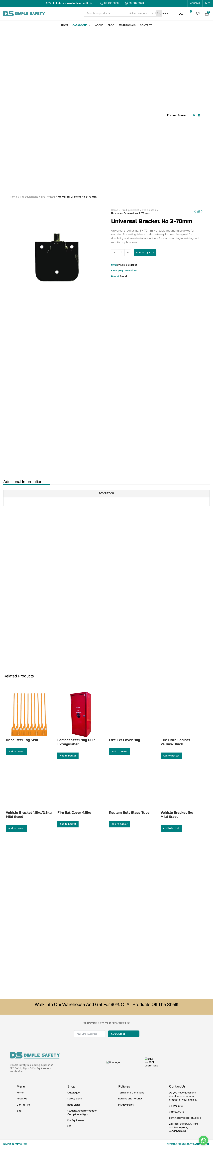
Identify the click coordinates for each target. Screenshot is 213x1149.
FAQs (207, 3)
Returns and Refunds (130, 1098)
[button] (180, 13)
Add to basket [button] (97, 442)
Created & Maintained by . (188, 1144)
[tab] (106, 295)
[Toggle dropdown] (90, 25)
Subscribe (118, 1034)
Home (64, 25)
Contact (195, 3)
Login (164, 13)
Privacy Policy (126, 1104)
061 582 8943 (176, 1111)
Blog (111, 25)
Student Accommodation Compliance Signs (82, 1112)
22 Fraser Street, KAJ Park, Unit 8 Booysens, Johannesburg (183, 1127)
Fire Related (48, 97)
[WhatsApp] (193, 65)
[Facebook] (198, 65)
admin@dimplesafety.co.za (185, 1117)
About (99, 25)
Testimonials (127, 25)
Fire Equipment (29, 97)
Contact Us (23, 1104)
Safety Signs (74, 1098)
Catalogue (79, 25)
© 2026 (15, 1144)
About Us (22, 1098)
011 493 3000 (176, 1105)
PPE (69, 1126)
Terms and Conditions (131, 1092)
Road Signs (73, 1104)
